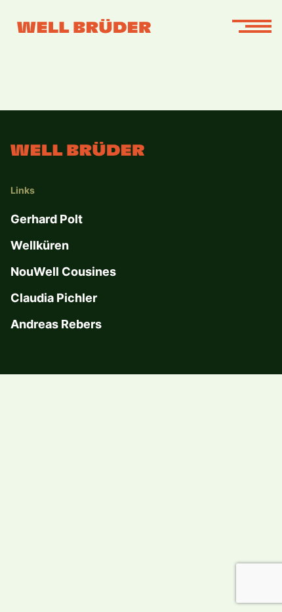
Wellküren (39, 245)
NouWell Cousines (63, 271)
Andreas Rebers (56, 324)
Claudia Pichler (53, 298)
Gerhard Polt (46, 219)
